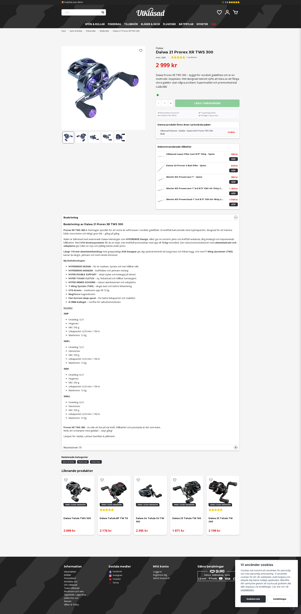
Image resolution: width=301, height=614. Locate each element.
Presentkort (70, 578)
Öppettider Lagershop (75, 594)
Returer (67, 601)
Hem (63, 30)
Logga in (157, 571)
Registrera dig (160, 574)
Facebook (117, 571)
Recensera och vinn (74, 591)
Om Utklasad (70, 584)
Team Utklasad (71, 588)
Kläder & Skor (150, 24)
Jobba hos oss (71, 597)
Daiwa (159, 48)
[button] (141, 50)
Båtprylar (186, 24)
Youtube (117, 578)
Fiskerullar (91, 30)
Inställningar (279, 599)
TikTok (116, 582)
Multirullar (104, 30)
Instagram (117, 575)
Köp (233, 159)
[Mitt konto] (227, 12)
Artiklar (67, 574)
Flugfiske (169, 24)
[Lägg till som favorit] (219, 12)
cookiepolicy (247, 590)
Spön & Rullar (95, 24)
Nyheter (202, 24)
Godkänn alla (253, 599)
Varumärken (70, 571)
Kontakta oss (70, 581)
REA (214, 24)
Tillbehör (131, 24)
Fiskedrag (114, 24)
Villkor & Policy (71, 604)
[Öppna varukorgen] (235, 12)
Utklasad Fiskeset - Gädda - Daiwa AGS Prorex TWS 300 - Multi (197, 132)
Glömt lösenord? (161, 578)
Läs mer (162, 86)
